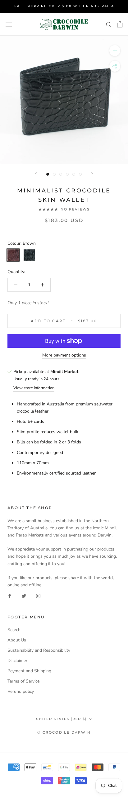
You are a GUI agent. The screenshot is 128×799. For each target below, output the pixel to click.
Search (14, 630)
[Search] (109, 24)
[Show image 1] (47, 174)
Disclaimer (17, 661)
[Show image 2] (54, 174)
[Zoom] (114, 50)
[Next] (92, 174)
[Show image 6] (80, 174)
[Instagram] (38, 595)
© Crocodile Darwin (64, 732)
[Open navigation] (9, 24)
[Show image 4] (67, 174)
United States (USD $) (61, 719)
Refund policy (20, 691)
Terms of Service (23, 681)
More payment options (64, 355)
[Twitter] (24, 595)
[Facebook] (9, 595)
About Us (16, 640)
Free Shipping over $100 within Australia (64, 6)
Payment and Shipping (29, 671)
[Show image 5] (73, 174)
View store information (33, 388)
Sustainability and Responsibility (38, 650)
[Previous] (36, 174)
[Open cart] (119, 24)
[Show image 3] (60, 174)
